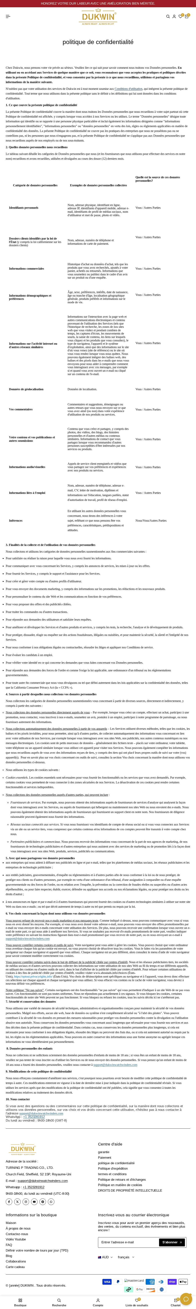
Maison (11, 1223)
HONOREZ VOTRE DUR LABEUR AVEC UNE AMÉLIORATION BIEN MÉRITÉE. (98, 3)
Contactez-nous (17, 1234)
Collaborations (16, 1261)
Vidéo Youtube (16, 1239)
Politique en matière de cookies (120, 1185)
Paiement (104, 1157)
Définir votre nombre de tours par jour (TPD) (37, 1250)
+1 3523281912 (34, 1117)
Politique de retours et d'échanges (122, 1179)
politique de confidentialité (116, 1163)
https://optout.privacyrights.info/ (33, 976)
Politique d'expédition (113, 1168)
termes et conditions (112, 1174)
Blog (9, 1256)
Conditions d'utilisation (128, 88)
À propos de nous (18, 1228)
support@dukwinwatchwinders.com (28, 938)
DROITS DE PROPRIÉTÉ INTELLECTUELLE (130, 1190)
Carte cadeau (15, 1267)
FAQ (9, 1245)
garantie (103, 1152)
